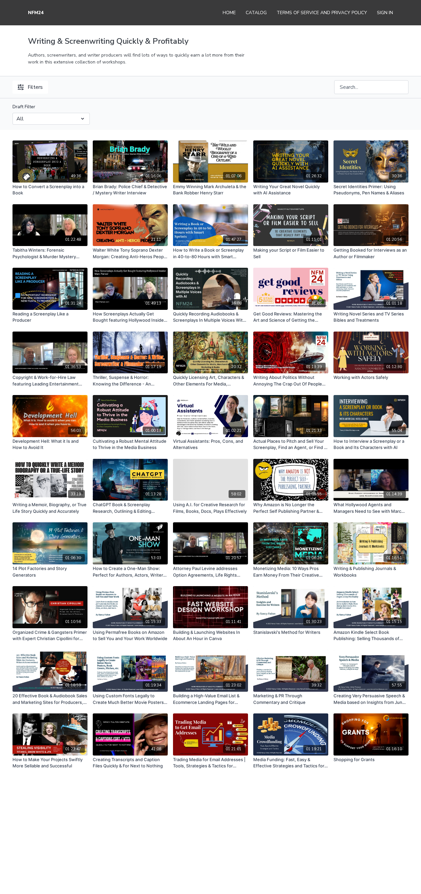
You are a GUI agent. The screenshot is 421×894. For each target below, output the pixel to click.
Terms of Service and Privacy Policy (322, 13)
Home (229, 13)
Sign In (385, 13)
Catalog (256, 13)
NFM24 (35, 13)
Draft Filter (23, 107)
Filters (35, 87)
